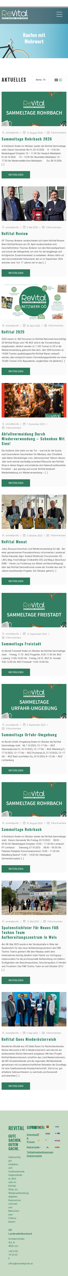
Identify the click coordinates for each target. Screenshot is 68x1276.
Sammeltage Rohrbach (22, 829)
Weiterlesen (15, 174)
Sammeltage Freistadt (21, 643)
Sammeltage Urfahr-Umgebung (29, 734)
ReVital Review (15, 233)
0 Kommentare (58, 132)
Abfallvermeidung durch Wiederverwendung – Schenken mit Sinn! (33, 438)
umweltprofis (12, 132)
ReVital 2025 (13, 332)
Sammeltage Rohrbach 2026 (27, 139)
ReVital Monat (14, 541)
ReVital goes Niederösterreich (29, 1039)
